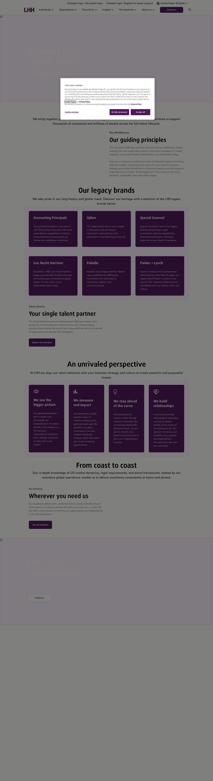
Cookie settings (72, 112)
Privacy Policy (84, 102)
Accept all (140, 112)
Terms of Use (136, 104)
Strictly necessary (119, 112)
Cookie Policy (70, 102)
